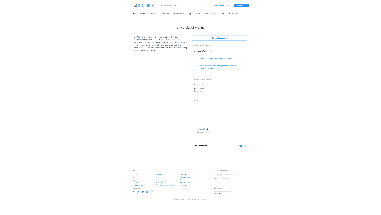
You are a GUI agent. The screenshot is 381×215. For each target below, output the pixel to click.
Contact (183, 175)
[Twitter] (142, 191)
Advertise (159, 175)
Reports (135, 180)
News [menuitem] (222, 14)
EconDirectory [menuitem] (233, 14)
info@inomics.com (222, 178)
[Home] (143, 5)
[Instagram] (152, 192)
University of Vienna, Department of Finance (215, 59)
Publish (222, 5)
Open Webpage (219, 38)
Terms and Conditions (164, 185)
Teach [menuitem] (206, 14)
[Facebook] (132, 191)
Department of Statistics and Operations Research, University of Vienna (217, 67)
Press (158, 177)
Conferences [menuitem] (179, 14)
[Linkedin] (137, 191)
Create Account (242, 5)
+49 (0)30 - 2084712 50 (224, 174)
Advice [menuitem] (197, 14)
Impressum (184, 185)
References (136, 182)
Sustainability (185, 182)
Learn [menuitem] (214, 14)
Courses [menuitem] (143, 14)
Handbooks (160, 180)
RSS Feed (159, 182)
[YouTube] (147, 192)
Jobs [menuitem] (134, 14)
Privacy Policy (137, 185)
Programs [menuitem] (153, 14)
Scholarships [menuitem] (165, 14)
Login (230, 5)
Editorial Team (185, 177)
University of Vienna (202, 51)
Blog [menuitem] (189, 14)
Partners (183, 180)
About (134, 175)
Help (134, 177)
